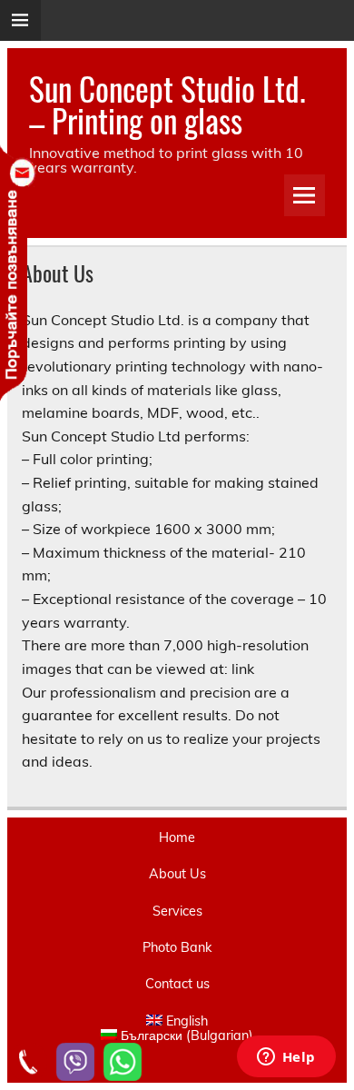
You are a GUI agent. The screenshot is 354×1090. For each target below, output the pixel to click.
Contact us (177, 983)
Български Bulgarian (187, 1035)
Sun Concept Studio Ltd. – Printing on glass (167, 104)
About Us (177, 873)
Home (177, 837)
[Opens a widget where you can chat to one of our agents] (286, 1058)
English (187, 1021)
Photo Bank (177, 947)
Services (177, 911)
